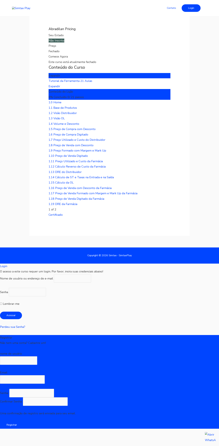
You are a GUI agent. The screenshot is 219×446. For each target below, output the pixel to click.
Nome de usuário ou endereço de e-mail (26, 278)
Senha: (4, 393)
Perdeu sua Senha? (12, 327)
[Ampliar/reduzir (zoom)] (6, 437)
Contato (171, 8)
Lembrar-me (10, 304)
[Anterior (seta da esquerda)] (6, 443)
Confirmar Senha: (11, 401)
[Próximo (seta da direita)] (20, 443)
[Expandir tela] (20, 437)
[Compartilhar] (33, 437)
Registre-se (7, 348)
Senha (4, 292)
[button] (191, 8)
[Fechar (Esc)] (47, 437)
